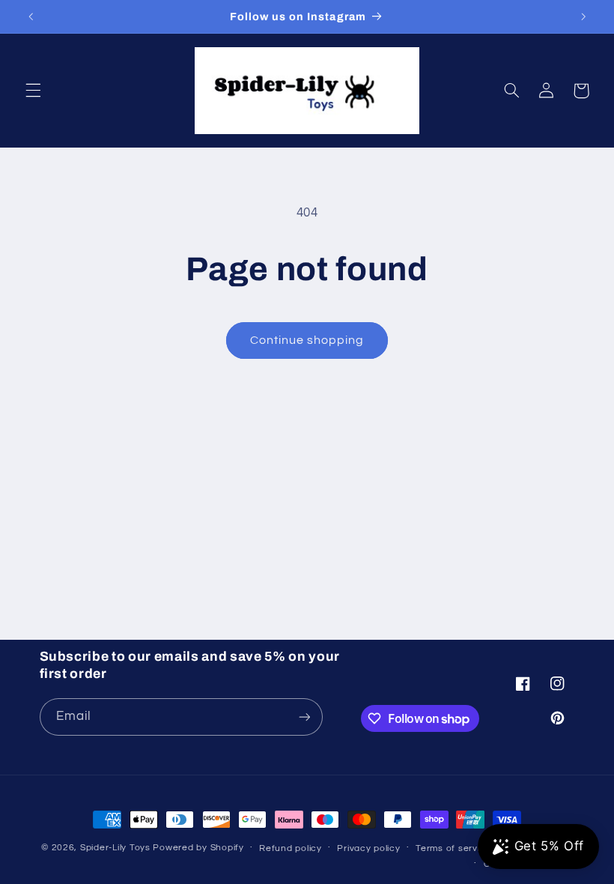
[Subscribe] (304, 716)
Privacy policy (368, 848)
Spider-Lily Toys (115, 848)
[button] (33, 90)
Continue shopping (307, 340)
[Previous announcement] (30, 16)
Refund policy (290, 848)
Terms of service (453, 848)
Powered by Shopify (198, 848)
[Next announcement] (583, 16)
